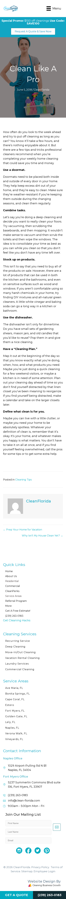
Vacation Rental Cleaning (22, 658)
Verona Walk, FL (16, 733)
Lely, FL (10, 722)
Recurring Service (17, 640)
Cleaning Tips (23, 479)
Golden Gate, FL (16, 716)
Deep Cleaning (15, 646)
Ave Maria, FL (14, 688)
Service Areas (13, 596)
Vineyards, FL (14, 739)
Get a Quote (16, 895)
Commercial (12, 586)
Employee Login (44, 871)
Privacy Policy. (40, 867)
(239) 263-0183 (14, 615)
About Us (11, 576)
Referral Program (16, 600)
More (8, 605)
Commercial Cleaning (19, 669)
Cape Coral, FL (15, 699)
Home (9, 571)
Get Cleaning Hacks (16, 620)
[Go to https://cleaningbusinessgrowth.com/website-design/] (33, 884)
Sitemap (27, 871)
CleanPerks (12, 591)
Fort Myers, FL (15, 710)
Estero (9, 705)
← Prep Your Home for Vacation (22, 529)
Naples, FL (12, 727)
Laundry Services (17, 663)
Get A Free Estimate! (17, 610)
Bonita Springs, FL (17, 693)
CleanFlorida (41, 89)
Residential (12, 581)
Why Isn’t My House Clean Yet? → (42, 535)
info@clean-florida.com (24, 800)
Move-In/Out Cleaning (20, 652)
